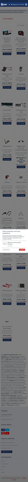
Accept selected (6, 249)
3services (9, 246)
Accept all (22, 249)
